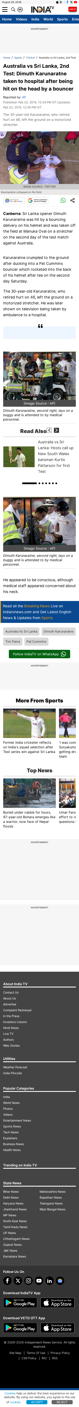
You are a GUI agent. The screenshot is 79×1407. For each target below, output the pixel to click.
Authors (8, 1039)
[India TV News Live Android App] (20, 1303)
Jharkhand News (15, 1209)
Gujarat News (12, 1244)
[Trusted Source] (37, 200)
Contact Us (11, 992)
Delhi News (11, 1197)
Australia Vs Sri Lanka (21, 631)
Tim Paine (12, 642)
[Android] (61, 2)
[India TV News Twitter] (71, 2)
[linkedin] (49, 1280)
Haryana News (13, 1203)
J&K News (10, 1250)
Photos (8, 1108)
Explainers (10, 1138)
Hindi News (11, 1028)
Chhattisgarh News (16, 1238)
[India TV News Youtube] (75, 2)
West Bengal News (52, 1209)
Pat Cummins (36, 642)
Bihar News (11, 1191)
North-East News (15, 1221)
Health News (12, 1150)
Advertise (9, 1004)
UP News (9, 1233)
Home (7, 19)
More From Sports (39, 700)
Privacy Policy (60, 1353)
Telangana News (51, 1203)
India (35, 19)
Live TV (8, 1033)
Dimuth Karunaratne (59, 631)
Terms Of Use (36, 1353)
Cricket (30, 57)
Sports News (12, 1126)
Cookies (10, 1393)
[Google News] (14, 200)
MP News (9, 1215)
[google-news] (60, 1280)
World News (11, 1103)
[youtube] (39, 1280)
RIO (44, 1358)
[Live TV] (72, 9)
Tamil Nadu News (15, 1227)
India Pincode (12, 1073)
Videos (21, 19)
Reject (62, 1402)
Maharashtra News (53, 1191)
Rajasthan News (51, 1197)
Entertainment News (17, 1120)
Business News (13, 1144)
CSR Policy (28, 1358)
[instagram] (28, 1280)
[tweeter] (18, 1280)
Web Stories (11, 1045)
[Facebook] (7, 1280)
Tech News (11, 1132)
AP (24, 97)
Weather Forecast (15, 1067)
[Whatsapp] (63, 200)
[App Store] (57, 1303)
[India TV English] (42, 9)
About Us (9, 998)
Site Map (15, 1353)
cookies (15, 1402)
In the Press (11, 1016)
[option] (39, 456)
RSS (55, 1358)
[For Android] (20, 1328)
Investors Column (15, 1022)
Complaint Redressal (17, 1010)
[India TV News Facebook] (67, 2)
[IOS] (57, 2)
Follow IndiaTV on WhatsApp (36, 654)
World (48, 19)
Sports (62, 19)
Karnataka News (14, 1256)
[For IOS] (57, 1328)
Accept (37, 1402)
